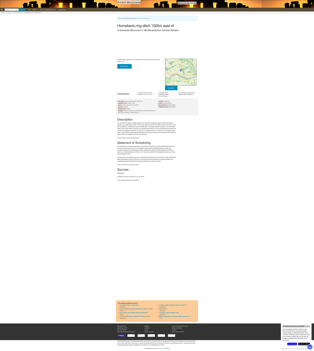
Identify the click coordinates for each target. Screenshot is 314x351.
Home (2, 12)
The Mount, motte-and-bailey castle (169, 312)
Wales (146, 330)
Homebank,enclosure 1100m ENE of (129, 305)
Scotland (8, 12)
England (147, 326)
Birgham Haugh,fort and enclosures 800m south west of (174, 316)
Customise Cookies (304, 344)
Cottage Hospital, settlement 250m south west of (172, 305)
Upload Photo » (124, 66)
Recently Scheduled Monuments (126, 331)
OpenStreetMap (188, 84)
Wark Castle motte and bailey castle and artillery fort (133, 312)
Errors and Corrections (178, 331)
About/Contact (61, 9)
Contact (174, 330)
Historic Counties (149, 331)
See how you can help (143, 18)
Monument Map (121, 326)
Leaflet (182, 84)
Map (29, 9)
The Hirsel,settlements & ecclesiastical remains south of (134, 316)
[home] (1, 10)
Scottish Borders (17, 12)
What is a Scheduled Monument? (48, 9)
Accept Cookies (292, 344)
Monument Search (122, 328)
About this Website (177, 328)
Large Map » (171, 88)
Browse (34, 9)
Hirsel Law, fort (163, 309)
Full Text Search (121, 330)
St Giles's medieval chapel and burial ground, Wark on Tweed (135, 309)
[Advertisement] (157, 45)
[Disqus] (157, 231)
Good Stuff (162, 348)
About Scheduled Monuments (180, 326)
